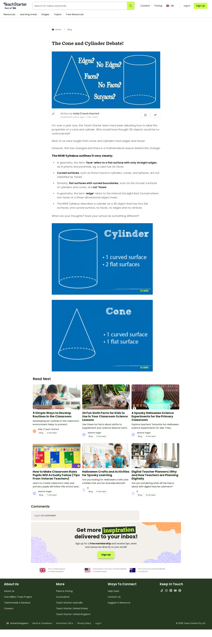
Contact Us (114, 597)
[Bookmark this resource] (145, 115)
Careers (8, 608)
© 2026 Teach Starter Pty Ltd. (191, 623)
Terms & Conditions (42, 623)
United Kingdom (19, 623)
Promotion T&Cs (64, 623)
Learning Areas (28, 14)
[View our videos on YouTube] (175, 590)
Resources (9, 14)
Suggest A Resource (119, 602)
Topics (58, 14)
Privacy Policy (84, 623)
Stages (45, 14)
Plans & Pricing (64, 591)
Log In (98, 623)
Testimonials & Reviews (17, 602)
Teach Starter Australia (69, 602)
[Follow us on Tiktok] (162, 590)
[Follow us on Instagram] (166, 590)
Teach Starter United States (72, 608)
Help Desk (113, 591)
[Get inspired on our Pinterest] (180, 590)
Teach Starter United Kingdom (73, 614)
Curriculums (63, 597)
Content (145, 5)
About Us (9, 591)
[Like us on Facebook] (171, 590)
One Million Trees (18, 597)
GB (172, 5)
